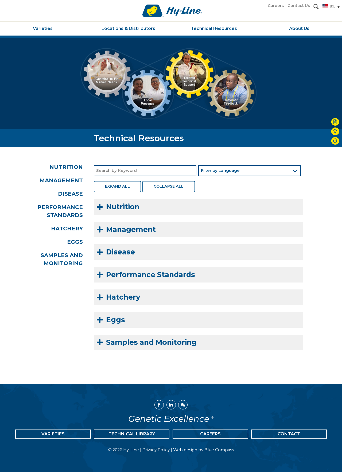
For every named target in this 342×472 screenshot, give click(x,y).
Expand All (117, 186)
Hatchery (67, 228)
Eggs (75, 242)
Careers (210, 433)
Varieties (53, 433)
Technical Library (131, 433)
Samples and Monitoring (62, 259)
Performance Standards (60, 211)
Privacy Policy (156, 449)
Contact (289, 433)
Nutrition (66, 167)
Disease (70, 194)
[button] (316, 6)
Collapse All (169, 186)
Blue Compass (219, 449)
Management (61, 180)
